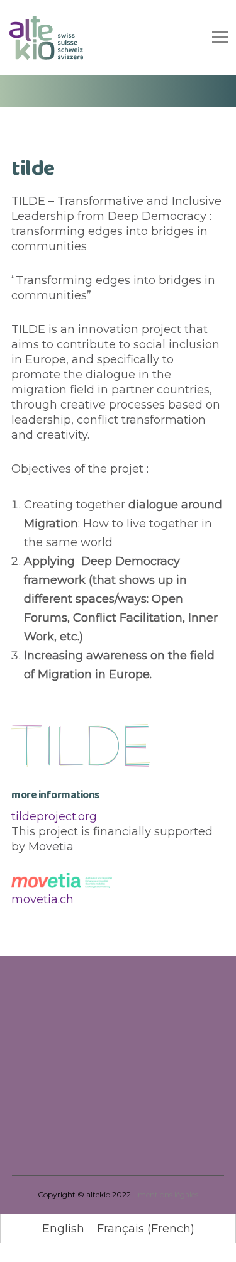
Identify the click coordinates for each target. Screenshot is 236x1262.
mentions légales (168, 1194)
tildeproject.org (54, 816)
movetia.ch (42, 899)
